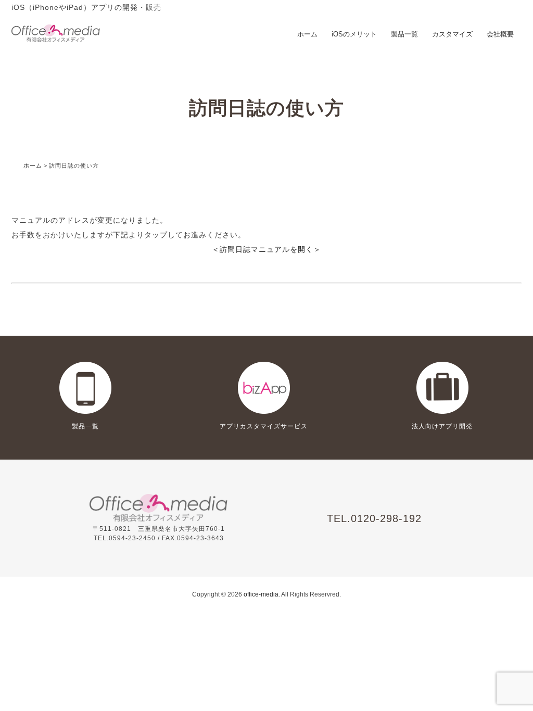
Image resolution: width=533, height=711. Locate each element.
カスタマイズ (452, 34)
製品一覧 (404, 34)
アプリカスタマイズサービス (264, 426)
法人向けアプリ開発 (442, 426)
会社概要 (500, 34)
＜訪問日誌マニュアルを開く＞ (266, 249)
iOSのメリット (354, 34)
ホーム (307, 34)
